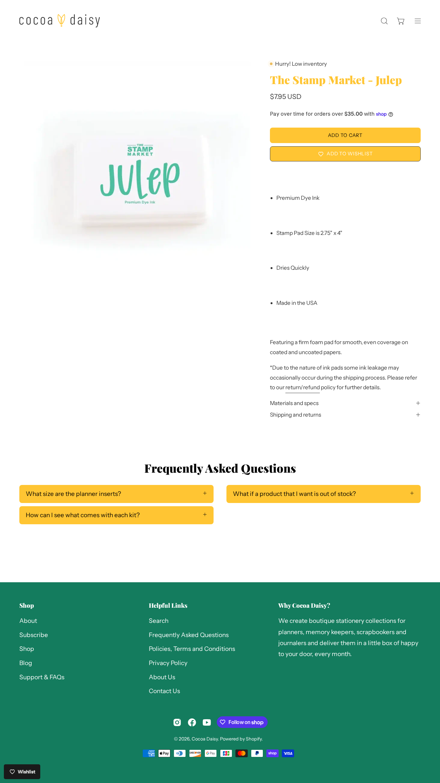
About (28, 620)
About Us (162, 677)
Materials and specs (294, 403)
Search (158, 620)
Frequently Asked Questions (189, 635)
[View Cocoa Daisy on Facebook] (192, 722)
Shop (26, 605)
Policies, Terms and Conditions (192, 649)
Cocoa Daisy (205, 739)
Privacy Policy (168, 663)
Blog (25, 663)
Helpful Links (168, 605)
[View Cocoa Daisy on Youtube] (207, 722)
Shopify (254, 739)
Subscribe (33, 635)
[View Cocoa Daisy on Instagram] (177, 722)
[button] (384, 21)
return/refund (302, 387)
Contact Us (164, 691)
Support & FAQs (41, 677)
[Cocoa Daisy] (59, 21)
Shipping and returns (295, 414)
